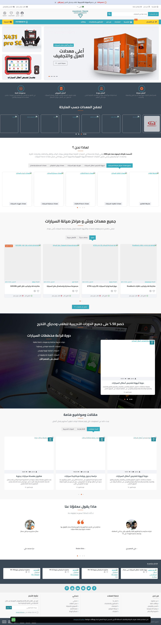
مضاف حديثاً (83, 237)
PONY (34, 282)
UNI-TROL (110, 282)
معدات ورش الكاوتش (57, 165)
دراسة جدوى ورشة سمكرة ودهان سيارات (29, 476)
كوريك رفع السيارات (74, 165)
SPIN (151, 133)
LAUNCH (149, 282)
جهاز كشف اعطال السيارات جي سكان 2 (134, 570)
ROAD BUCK (90, 133)
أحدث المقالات (93, 429)
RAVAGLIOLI (9, 133)
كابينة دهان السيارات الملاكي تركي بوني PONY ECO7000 (23, 287)
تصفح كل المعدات (81, 307)
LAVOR (29, 133)
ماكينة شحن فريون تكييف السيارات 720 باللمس (62, 287)
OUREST (111, 133)
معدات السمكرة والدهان (38, 165)
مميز (92, 237)
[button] (85, 134)
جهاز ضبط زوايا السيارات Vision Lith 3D (102, 286)
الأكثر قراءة (81, 429)
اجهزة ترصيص (113, 204)
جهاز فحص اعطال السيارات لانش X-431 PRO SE (138, 287)
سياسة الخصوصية (79, 619)
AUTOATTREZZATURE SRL (50, 133)
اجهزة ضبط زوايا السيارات (49, 204)
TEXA (72, 282)
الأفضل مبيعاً (71, 237)
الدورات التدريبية (68, 429)
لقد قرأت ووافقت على (26, 612)
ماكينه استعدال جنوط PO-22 (59, 570)
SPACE (131, 133)
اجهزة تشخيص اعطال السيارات (94, 165)
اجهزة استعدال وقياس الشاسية (145, 204)
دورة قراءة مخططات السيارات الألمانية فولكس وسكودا (127, 383)
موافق (13, 619)
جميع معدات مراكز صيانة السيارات (119, 165)
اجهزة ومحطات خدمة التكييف (18, 204)
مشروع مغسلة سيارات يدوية (80, 476)
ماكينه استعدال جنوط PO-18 (20, 570)
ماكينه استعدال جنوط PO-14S (98, 570)
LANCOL (70, 133)
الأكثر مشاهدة (152, 564)
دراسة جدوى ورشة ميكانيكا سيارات (132, 476)
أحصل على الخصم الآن (48, 359)
